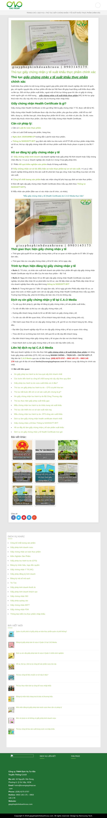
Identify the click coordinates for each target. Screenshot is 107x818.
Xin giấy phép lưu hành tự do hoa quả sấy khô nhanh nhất (38, 374)
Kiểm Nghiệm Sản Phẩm (20, 556)
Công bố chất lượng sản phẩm (27, 179)
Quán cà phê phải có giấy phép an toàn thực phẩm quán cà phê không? (41, 631)
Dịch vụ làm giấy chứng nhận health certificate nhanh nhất (38, 418)
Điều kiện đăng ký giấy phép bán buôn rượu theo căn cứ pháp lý (39, 707)
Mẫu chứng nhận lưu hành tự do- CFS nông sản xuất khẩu (38, 414)
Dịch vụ (41, 13)
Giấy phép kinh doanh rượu (21, 547)
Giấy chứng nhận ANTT (20, 605)
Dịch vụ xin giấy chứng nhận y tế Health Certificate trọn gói (38, 432)
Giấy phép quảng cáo (19, 601)
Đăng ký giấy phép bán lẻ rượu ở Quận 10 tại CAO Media (36, 642)
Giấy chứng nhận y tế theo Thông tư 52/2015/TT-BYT (36, 423)
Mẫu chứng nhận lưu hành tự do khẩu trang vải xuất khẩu (38, 405)
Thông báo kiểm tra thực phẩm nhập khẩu (27, 614)
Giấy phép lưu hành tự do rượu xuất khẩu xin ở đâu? (36, 383)
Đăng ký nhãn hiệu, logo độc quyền (25, 565)
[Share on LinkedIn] (29, 517)
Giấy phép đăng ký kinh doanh (22, 574)
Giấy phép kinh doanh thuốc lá (22, 587)
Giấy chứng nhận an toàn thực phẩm (25, 552)
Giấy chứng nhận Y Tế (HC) (21, 569)
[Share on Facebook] (13, 517)
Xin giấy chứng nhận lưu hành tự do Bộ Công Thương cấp (38, 396)
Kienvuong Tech (85, 816)
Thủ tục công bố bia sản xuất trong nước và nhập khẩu (35, 729)
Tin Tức (13, 583)
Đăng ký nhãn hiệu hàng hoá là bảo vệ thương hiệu (34, 696)
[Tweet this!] (18, 517)
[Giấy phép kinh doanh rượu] (53, 5)
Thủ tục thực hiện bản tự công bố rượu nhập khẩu (33, 686)
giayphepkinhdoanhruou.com (41, 816)
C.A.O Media (26, 358)
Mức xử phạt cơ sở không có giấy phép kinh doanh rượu (36, 718)
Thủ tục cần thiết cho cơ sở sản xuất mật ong (33, 410)
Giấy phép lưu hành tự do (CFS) (23, 561)
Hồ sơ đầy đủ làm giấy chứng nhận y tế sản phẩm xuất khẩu (39, 427)
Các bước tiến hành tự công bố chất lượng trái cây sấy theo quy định (42, 379)
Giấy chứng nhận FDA (19, 609)
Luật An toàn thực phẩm (30, 128)
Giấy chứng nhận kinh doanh (27, 157)
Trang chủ (31, 13)
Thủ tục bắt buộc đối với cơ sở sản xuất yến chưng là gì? (37, 392)
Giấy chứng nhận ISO (19, 596)
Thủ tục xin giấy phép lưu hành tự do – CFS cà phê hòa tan (38, 387)
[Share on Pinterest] (24, 517)
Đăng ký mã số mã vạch (20, 578)
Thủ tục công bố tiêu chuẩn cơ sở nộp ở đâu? (32, 675)
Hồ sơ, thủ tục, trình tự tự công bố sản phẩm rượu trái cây (36, 664)
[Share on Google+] (34, 517)
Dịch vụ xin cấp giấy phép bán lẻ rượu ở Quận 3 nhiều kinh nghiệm (40, 653)
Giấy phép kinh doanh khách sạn (23, 592)
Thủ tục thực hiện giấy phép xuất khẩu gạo (31, 401)
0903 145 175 (22, 795)
